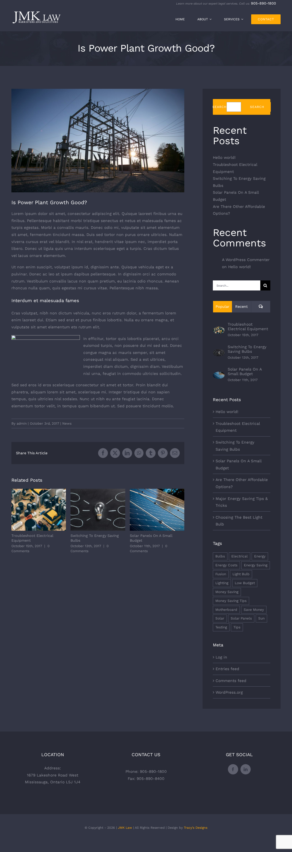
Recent (241, 306)
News (67, 423)
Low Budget (245, 583)
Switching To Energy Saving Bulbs (98, 509)
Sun (261, 618)
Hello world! (224, 157)
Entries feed (227, 668)
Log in (221, 657)
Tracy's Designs (195, 827)
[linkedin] (245, 769)
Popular (222, 306)
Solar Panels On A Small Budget (157, 509)
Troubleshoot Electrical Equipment (38, 509)
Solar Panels (241, 618)
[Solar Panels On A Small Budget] (219, 375)
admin (22, 423)
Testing (221, 627)
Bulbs (220, 556)
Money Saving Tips (231, 601)
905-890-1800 (263, 3)
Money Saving (226, 592)
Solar (219, 618)
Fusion (220, 574)
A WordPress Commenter (246, 259)
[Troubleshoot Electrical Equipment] (219, 330)
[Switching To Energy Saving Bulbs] (219, 352)
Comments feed (231, 680)
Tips (236, 627)
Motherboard (226, 610)
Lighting (221, 583)
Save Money (254, 610)
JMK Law (125, 827)
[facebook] (233, 769)
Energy (260, 556)
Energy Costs (226, 565)
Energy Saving (255, 565)
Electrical (239, 556)
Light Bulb (241, 574)
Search (219, 107)
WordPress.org (229, 692)
